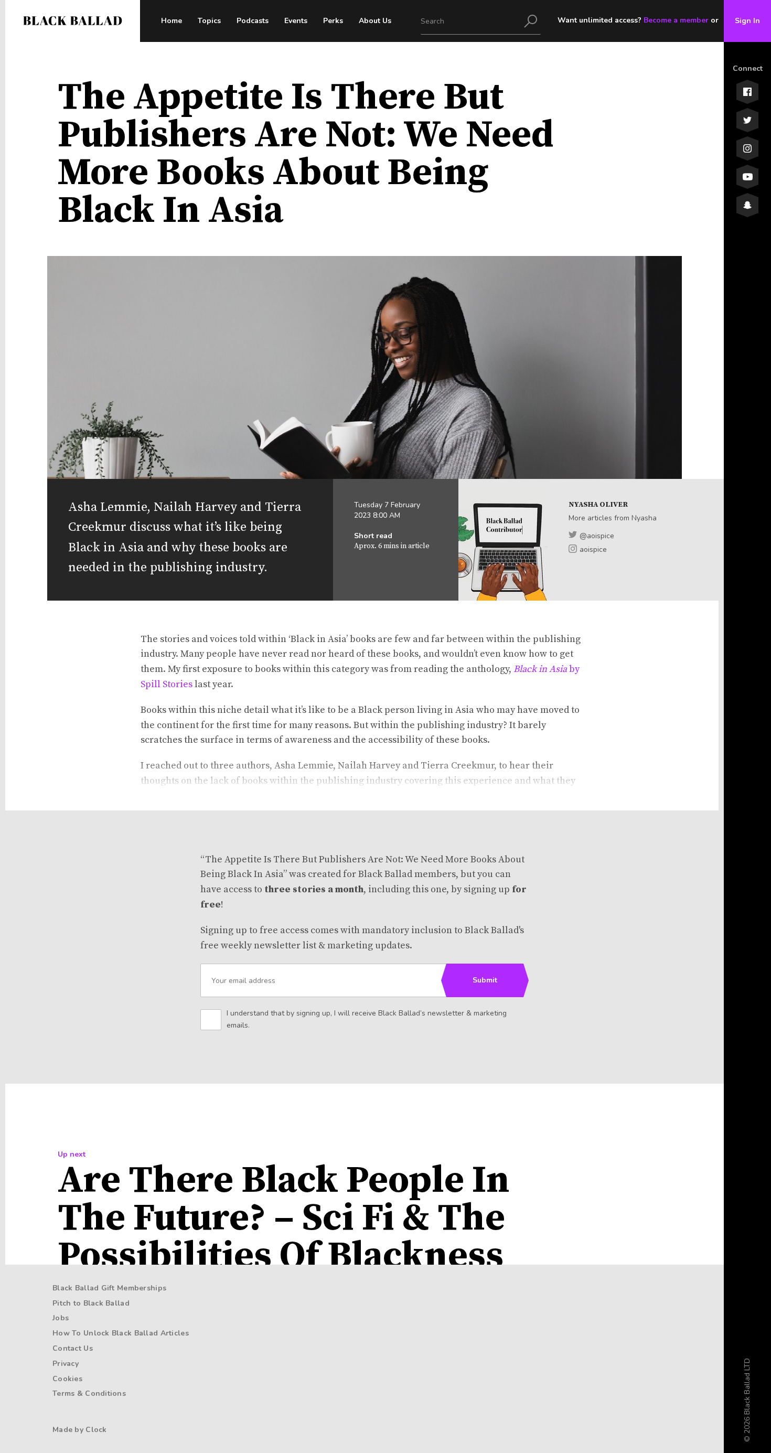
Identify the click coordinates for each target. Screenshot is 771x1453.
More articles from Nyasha (613, 518)
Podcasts (253, 21)
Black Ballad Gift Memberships (109, 1288)
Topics (209, 21)
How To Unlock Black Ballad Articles (120, 1333)
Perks (333, 21)
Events (295, 21)
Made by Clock (79, 1430)
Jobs (60, 1318)
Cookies (67, 1379)
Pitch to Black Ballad (91, 1303)
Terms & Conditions (89, 1393)
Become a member (676, 20)
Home (171, 21)
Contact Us (72, 1348)
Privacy (65, 1364)
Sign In (747, 21)
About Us (375, 21)
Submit (485, 980)
